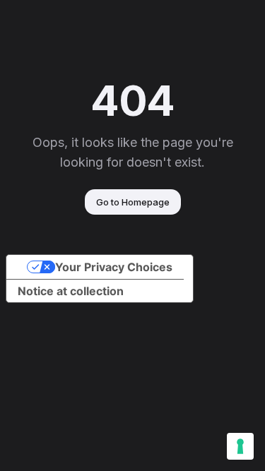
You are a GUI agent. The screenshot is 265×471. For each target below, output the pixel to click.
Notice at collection (71, 291)
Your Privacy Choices (113, 267)
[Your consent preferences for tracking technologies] (240, 446)
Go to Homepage (133, 202)
